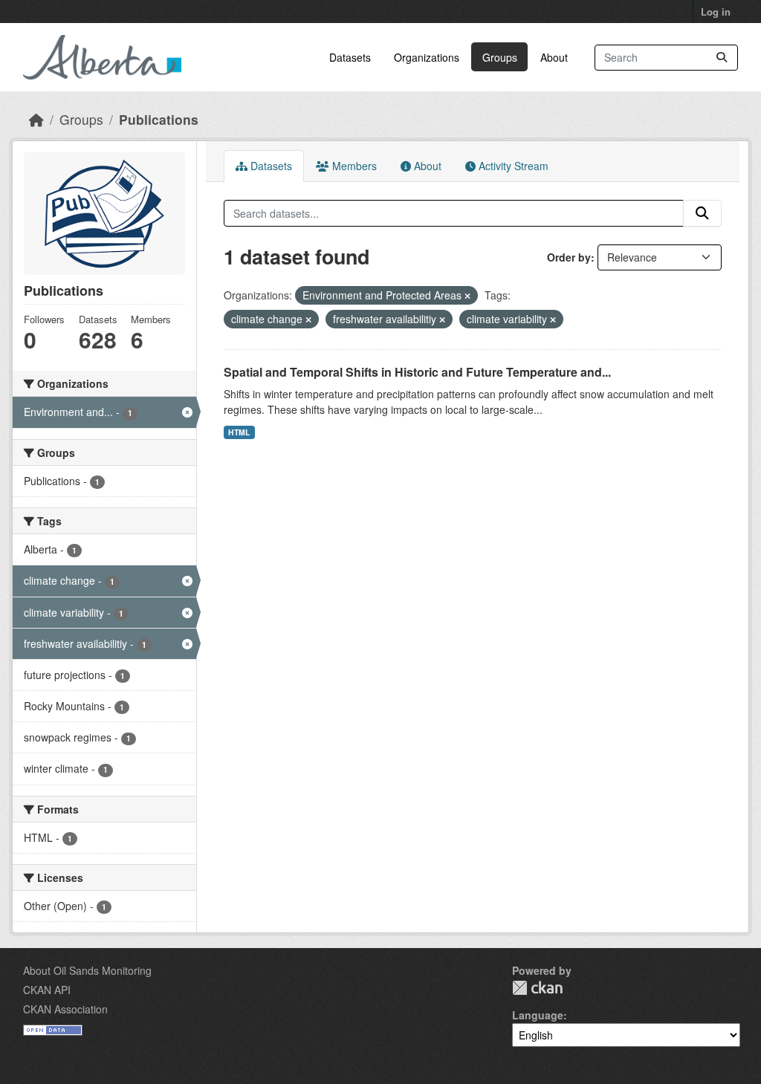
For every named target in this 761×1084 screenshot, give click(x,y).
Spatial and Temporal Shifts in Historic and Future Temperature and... (417, 371)
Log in (716, 11)
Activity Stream (512, 165)
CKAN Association (65, 1009)
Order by (569, 257)
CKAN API (47, 989)
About (554, 57)
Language (537, 1014)
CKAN (537, 988)
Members (353, 165)
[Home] (36, 119)
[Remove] (467, 296)
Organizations (426, 57)
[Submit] (721, 58)
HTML (239, 432)
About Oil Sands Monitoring (87, 970)
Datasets (350, 57)
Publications (158, 119)
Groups (499, 57)
